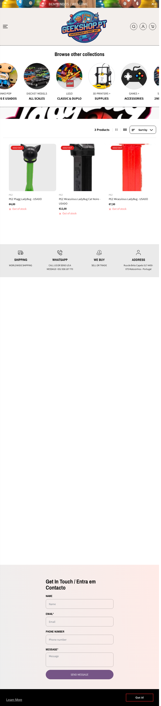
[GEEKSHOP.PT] (79, 26)
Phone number (55, 631)
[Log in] (143, 26)
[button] (5, 26)
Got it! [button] (139, 697)
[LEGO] (44, 76)
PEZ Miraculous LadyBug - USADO (128, 199)
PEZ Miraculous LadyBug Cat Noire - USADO (79, 201)
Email (50, 614)
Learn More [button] (14, 699)
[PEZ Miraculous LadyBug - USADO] (132, 167)
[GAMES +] (108, 76)
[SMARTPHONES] (141, 76)
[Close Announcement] (152, 4)
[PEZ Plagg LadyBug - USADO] (32, 167)
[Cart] (152, 26)
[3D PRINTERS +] (76, 76)
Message (52, 649)
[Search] (133, 26)
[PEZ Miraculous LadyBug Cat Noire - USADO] (82, 167)
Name (49, 596)
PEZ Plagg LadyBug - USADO (25, 199)
